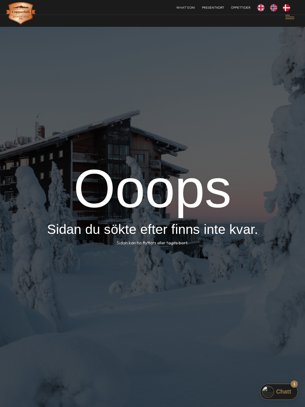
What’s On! (185, 7)
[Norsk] (275, 7)
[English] (262, 7)
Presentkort (213, 7)
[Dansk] (288, 7)
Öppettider (240, 7)
